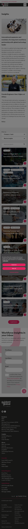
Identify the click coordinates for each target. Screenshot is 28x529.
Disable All (14, 264)
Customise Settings (14, 272)
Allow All (14, 268)
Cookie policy (5, 260)
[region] (14, 264)
